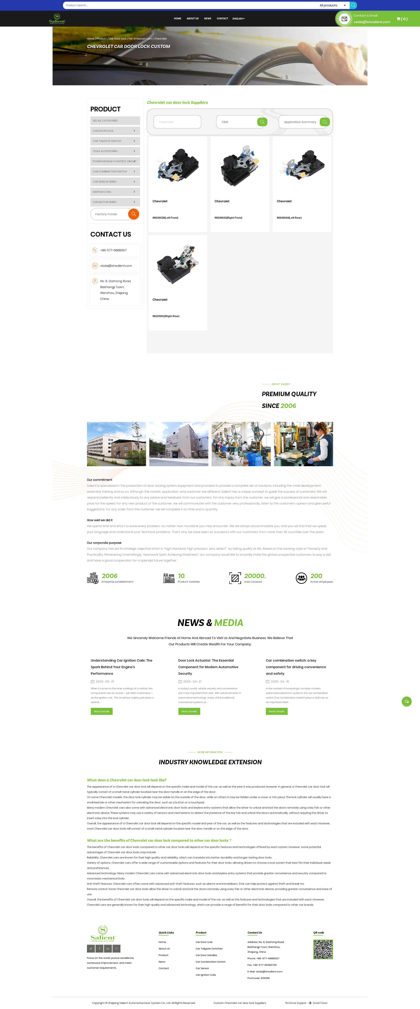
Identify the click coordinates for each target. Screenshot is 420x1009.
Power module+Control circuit (114, 161)
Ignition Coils (102, 192)
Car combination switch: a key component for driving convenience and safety (296, 667)
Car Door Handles (206, 955)
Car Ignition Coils (206, 975)
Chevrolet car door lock (131, 787)
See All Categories (105, 121)
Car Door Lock (117, 39)
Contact (222, 18)
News (207, 18)
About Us (193, 18)
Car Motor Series (104, 202)
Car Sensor (202, 968)
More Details (101, 711)
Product (102, 39)
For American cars (140, 39)
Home (177, 18)
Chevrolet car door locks (123, 847)
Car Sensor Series (104, 182)
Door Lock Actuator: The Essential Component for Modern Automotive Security (208, 667)
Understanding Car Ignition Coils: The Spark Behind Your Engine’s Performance (121, 667)
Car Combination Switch (110, 171)
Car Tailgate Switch (107, 141)
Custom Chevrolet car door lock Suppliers (240, 1003)
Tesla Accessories (105, 151)
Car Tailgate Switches (209, 948)
